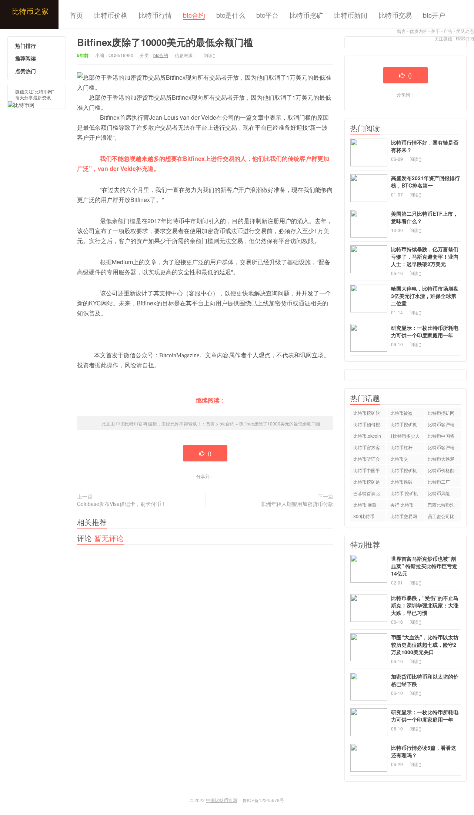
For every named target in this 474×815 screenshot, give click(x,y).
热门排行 (25, 45)
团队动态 (465, 31)
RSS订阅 (465, 38)
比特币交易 (395, 14)
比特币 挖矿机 (404, 493)
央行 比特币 (402, 504)
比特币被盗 (401, 413)
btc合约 (194, 15)
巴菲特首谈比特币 (366, 494)
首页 (76, 14)
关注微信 (443, 38)
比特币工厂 (439, 481)
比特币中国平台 (366, 471)
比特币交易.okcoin (399, 459)
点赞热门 (25, 70)
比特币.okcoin (367, 436)
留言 (401, 31)
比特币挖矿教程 (403, 425)
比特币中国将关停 (441, 437)
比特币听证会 (366, 458)
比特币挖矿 (306, 14)
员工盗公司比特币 (441, 517)
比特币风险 (439, 493)
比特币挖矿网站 (441, 414)
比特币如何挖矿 (366, 425)
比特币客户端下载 (441, 448)
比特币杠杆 (401, 447)
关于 (435, 31)
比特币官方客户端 (366, 448)
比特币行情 (155, 14)
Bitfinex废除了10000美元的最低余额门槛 (279, 423)
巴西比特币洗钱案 (441, 505)
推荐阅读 (25, 58)
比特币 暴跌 (365, 504)
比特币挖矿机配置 (403, 471)
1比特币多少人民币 (405, 437)
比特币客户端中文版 (441, 425)
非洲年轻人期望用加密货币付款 (297, 503)
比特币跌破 (401, 481)
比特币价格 (110, 14)
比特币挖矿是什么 (366, 482)
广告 (448, 31)
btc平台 (267, 14)
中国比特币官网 (29, 14)
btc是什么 (230, 14)
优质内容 (418, 31)
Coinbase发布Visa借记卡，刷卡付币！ (121, 503)
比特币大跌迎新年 (441, 459)
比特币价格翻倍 (441, 471)
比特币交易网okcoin (403, 517)
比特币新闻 (350, 14)
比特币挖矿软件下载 (366, 414)
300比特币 (363, 516)
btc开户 (434, 14)
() (208, 453)
